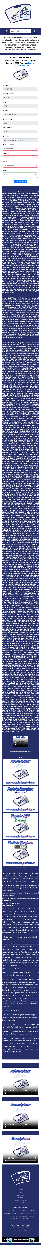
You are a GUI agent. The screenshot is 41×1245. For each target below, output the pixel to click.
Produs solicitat (9, 94)
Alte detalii (7, 170)
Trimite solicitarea (20, 182)
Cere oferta (20, 1195)
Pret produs (7, 128)
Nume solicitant (9, 145)
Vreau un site (20, 1203)
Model (5, 111)
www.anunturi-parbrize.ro (10, 192)
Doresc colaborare (20, 1200)
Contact (20, 1198)
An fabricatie (8, 119)
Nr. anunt (6, 85)
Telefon (6, 153)
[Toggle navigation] (6, 31)
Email (5, 162)
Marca (5, 102)
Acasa (20, 1193)
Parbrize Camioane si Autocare (23, 64)
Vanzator (6, 136)
